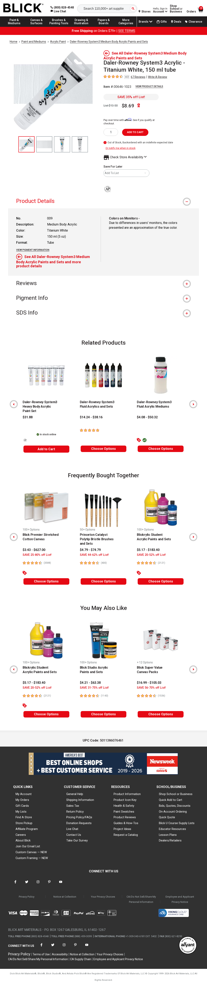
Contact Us (73, 835)
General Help (74, 794)
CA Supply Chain (80, 959)
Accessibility (60, 954)
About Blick (23, 840)
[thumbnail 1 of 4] (26, 144)
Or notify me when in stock (120, 148)
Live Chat (72, 829)
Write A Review (157, 77)
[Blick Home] (23, 8)
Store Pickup (24, 823)
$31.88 (28, 417)
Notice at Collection (64, 896)
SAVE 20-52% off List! (151, 555)
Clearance (195, 21)
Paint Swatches (124, 811)
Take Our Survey (77, 840)
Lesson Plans (168, 835)
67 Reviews (138, 77)
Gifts (164, 21)
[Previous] (14, 404)
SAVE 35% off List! (131, 97)
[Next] (193, 404)
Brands (143, 21)
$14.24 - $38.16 (91, 417)
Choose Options (103, 449)
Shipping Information (80, 800)
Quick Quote (167, 817)
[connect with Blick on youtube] (61, 884)
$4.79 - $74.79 (90, 550)
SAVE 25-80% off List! (37, 555)
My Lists (21, 811)
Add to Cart (46, 449)
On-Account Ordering (173, 811)
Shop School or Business (175, 794)
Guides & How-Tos (126, 823)
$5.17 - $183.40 (148, 550)
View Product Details (149, 86)
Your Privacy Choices (103, 896)
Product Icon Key (125, 800)
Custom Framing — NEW (32, 858)
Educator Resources (172, 829)
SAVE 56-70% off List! (151, 687)
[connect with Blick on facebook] (15, 884)
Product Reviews (125, 817)
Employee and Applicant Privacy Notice (180, 899)
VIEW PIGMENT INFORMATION (32, 250)
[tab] (103, 201)
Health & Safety (124, 806)
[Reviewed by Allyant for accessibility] (188, 945)
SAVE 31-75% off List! (94, 687)
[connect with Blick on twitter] (27, 884)
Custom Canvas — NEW (31, 852)
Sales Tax (72, 806)
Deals (177, 21)
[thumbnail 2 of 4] (44, 144)
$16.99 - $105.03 (149, 683)
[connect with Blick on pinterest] (49, 884)
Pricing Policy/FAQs (79, 817)
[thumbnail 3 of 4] (62, 144)
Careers (21, 835)
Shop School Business (176, 8)
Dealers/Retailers (170, 840)
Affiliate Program (27, 829)
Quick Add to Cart (170, 800)
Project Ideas (122, 829)
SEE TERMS (126, 31)
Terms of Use (41, 954)
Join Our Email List (28, 846)
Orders (191, 11)
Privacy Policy (26, 896)
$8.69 (128, 106)
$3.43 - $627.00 (34, 550)
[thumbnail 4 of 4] (80, 144)
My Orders (22, 800)
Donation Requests (79, 823)
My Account (24, 794)
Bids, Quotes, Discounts (174, 806)
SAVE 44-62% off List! (94, 555)
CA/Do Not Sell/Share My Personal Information (141, 899)
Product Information (127, 794)
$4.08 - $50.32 (147, 417)
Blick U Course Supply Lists (176, 823)
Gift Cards (22, 806)
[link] (58, 11)
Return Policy (75, 811)
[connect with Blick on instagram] (38, 884)
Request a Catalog (126, 835)
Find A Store (24, 817)
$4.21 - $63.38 (90, 683)
